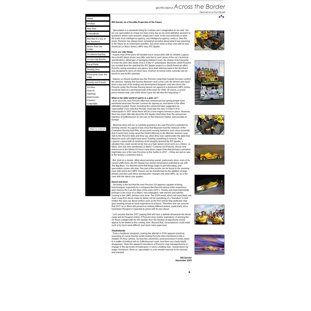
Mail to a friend (97, 129)
